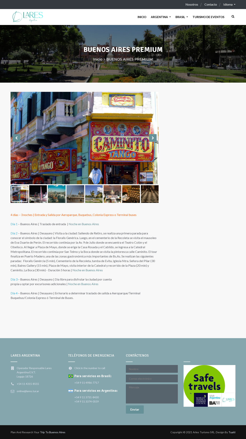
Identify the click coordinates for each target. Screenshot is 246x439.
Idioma (228, 4)
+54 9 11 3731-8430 (86, 397)
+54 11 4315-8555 (28, 383)
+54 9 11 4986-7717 (86, 382)
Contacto (210, 4)
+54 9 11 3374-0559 (86, 401)
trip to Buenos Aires (52, 432)
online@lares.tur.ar (28, 391)
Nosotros (191, 4)
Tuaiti (232, 432)
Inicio (97, 59)
